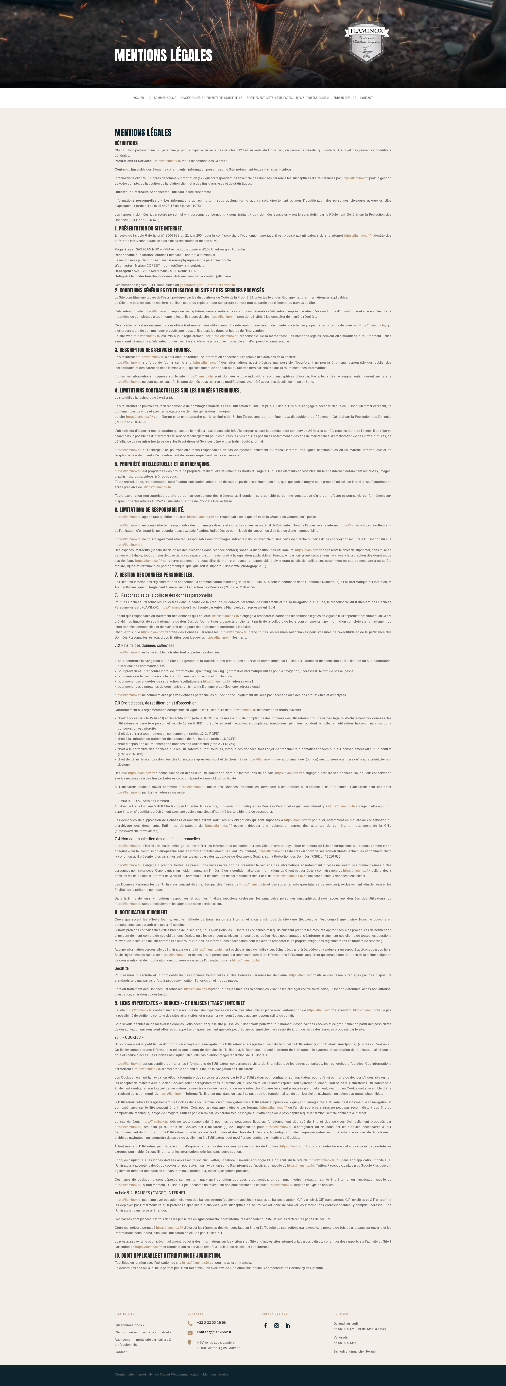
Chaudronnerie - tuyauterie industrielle (143, 1332)
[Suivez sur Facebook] (265, 1325)
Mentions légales (215, 1374)
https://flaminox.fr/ (167, 161)
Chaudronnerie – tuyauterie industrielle (211, 98)
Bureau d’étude (344, 98)
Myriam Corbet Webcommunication (174, 1374)
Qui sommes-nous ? (162, 98)
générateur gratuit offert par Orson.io (207, 285)
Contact (366, 98)
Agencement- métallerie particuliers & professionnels (288, 98)
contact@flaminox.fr (214, 1332)
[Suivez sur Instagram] (276, 1325)
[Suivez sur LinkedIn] (287, 1325)
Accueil (138, 98)
